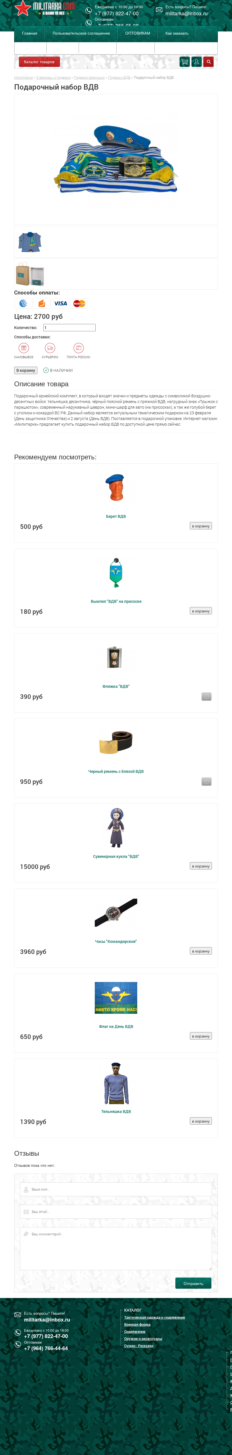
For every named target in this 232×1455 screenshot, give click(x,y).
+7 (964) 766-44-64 (46, 1348)
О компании (97, 47)
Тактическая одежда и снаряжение (154, 1317)
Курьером (50, 357)
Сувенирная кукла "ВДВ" (116, 856)
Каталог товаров (39, 61)
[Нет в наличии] (206, 696)
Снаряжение (134, 1331)
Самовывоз (23, 357)
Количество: (25, 327)
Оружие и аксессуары (143, 1338)
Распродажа (135, 47)
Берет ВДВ (116, 516)
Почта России (78, 357)
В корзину (25, 370)
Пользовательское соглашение (81, 33)
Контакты (62, 47)
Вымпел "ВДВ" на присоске (116, 601)
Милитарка (23, 77)
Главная (29, 33)
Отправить (193, 1283)
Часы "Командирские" (116, 941)
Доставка (30, 47)
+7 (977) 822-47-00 (46, 1336)
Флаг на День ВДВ (116, 1026)
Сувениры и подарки (53, 77)
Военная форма (137, 1324)
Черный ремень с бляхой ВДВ (116, 771)
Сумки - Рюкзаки (138, 1345)
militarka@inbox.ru (187, 13)
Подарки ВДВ (119, 77)
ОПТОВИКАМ (137, 33)
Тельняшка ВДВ (116, 1111)
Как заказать (177, 33)
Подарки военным (89, 77)
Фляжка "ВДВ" (116, 686)
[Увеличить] (116, 159)
